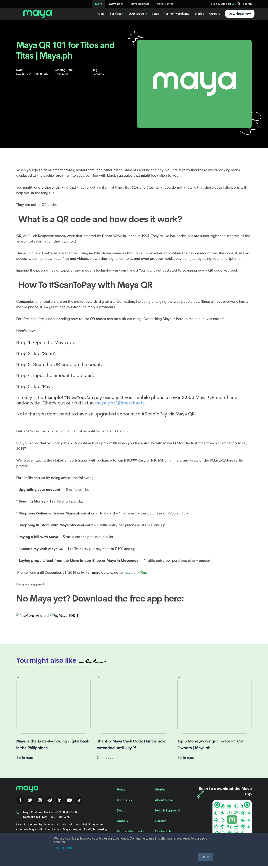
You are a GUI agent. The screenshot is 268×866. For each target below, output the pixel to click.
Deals (155, 14)
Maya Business (139, 3)
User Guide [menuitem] (125, 800)
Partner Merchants (176, 14)
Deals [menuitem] (121, 810)
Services (115, 14)
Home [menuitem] (121, 789)
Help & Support (221, 3)
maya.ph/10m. (135, 572)
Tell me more (63, 847)
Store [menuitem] (121, 821)
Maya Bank (116, 3)
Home (101, 14)
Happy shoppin (28, 584)
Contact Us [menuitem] (163, 831)
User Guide (136, 14)
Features (98, 74)
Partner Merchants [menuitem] (130, 831)
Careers (214, 14)
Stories (199, 14)
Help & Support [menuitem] (166, 810)
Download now (240, 14)
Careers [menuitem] (161, 821)
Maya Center (165, 3)
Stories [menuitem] (160, 789)
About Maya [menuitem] (164, 800)
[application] (134, 378)
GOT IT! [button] (205, 857)
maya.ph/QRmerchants (120, 403)
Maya (98, 3)
